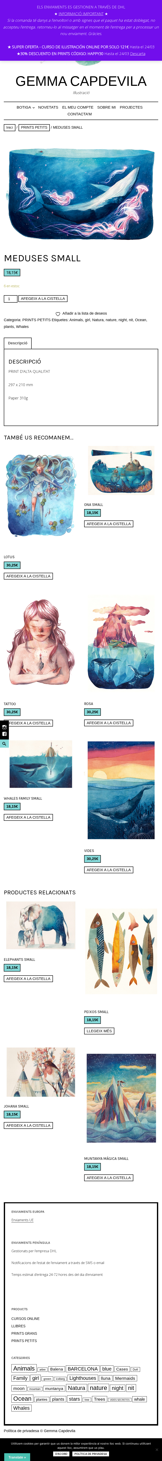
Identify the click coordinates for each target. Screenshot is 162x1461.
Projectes (131, 107)
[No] (157, 1450)
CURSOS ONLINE (25, 1319)
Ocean (140, 320)
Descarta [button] (137, 53)
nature (111, 320)
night (123, 320)
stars (74, 1399)
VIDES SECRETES (120, 1400)
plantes (41, 1400)
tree (87, 1399)
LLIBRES (18, 1326)
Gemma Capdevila (81, 81)
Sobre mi (106, 107)
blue (107, 1369)
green (47, 1378)
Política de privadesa (21, 1431)
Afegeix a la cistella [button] (28, 576)
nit (131, 320)
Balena (56, 1369)
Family (20, 1378)
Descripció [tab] (17, 343)
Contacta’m (80, 114)
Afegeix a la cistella (43, 299)
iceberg (60, 1378)
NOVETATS (48, 107)
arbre (42, 1369)
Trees (99, 1399)
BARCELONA (83, 1369)
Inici (9, 127)
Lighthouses (82, 1378)
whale (139, 1399)
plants (9, 327)
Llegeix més (99, 1031)
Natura (98, 320)
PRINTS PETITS (34, 127)
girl (87, 320)
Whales (22, 327)
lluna (106, 1378)
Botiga (24, 107)
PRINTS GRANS (24, 1333)
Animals (76, 320)
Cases (122, 1369)
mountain (34, 1389)
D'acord (61, 1454)
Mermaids (125, 1378)
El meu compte (77, 107)
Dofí (135, 1369)
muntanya (54, 1388)
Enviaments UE (22, 1220)
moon (19, 1388)
